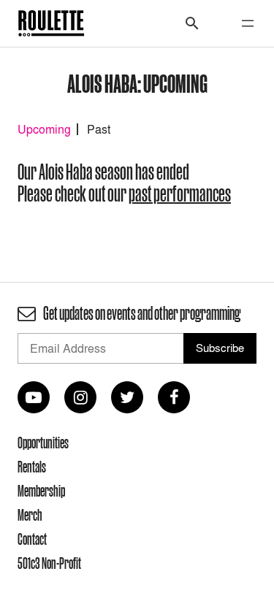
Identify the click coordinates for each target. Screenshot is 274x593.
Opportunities (43, 442)
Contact (32, 538)
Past (98, 129)
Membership (41, 490)
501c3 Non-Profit (49, 563)
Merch (30, 514)
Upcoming (44, 129)
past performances (180, 194)
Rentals (32, 466)
